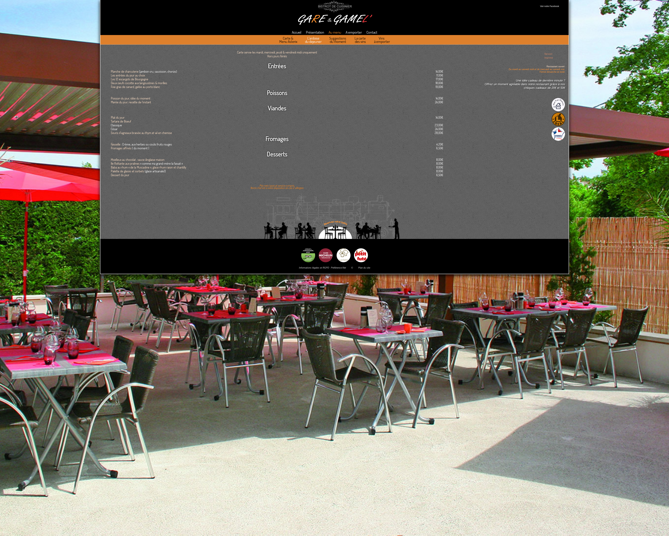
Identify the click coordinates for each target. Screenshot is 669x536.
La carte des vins (360, 40)
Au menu (335, 32)
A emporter (354, 32)
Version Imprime (548, 54)
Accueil (296, 32)
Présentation (315, 32)
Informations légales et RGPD (314, 267)
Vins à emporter (382, 40)
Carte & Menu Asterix (288, 40)
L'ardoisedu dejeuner (313, 40)
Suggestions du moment (338, 40)
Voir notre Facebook (549, 6)
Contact (371, 32)
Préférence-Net (338, 267)
